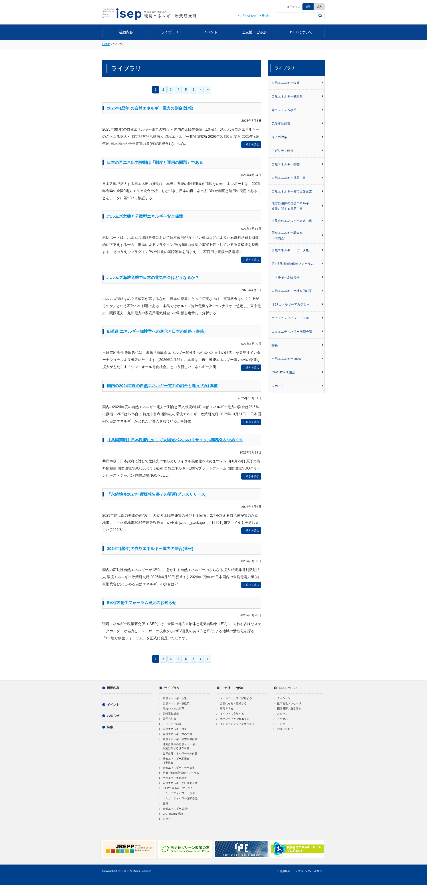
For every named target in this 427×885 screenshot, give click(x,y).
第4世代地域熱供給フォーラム (293, 263)
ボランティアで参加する (234, 718)
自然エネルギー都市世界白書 (292, 191)
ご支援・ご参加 (254, 32)
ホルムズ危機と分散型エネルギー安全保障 (145, 216)
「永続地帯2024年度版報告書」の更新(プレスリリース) (157, 494)
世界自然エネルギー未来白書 (292, 221)
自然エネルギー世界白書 (289, 178)
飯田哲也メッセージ (289, 703)
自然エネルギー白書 (286, 164)
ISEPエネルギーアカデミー (291, 304)
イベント (210, 32)
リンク (281, 723)
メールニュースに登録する (236, 698)
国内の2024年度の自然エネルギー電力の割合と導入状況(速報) (163, 385)
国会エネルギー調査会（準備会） (287, 235)
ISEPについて (301, 32)
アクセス (282, 718)
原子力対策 (279, 137)
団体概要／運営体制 (289, 708)
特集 (110, 727)
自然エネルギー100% (286, 358)
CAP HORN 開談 (283, 372)
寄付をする (226, 708)
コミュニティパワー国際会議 (292, 331)
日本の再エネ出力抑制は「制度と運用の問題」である (155, 162)
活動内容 (126, 32)
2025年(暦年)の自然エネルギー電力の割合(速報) (150, 108)
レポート (278, 386)
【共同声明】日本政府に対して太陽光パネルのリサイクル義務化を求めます (175, 440)
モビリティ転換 (282, 150)
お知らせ (113, 715)
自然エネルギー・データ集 (290, 250)
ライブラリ (170, 32)
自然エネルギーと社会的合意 (292, 291)
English (266, 15)
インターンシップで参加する (237, 723)
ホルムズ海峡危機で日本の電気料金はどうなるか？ (153, 277)
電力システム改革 (284, 110)
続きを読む (252, 144)
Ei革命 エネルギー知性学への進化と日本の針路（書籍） (157, 331)
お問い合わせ (248, 15)
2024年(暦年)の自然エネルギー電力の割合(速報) (150, 548)
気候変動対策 (281, 123)
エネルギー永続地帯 (286, 277)
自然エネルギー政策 (286, 83)
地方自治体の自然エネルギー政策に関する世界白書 (292, 206)
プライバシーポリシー (311, 871)
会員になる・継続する (233, 703)
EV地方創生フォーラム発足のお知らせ (141, 602)
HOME (106, 44)
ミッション (283, 698)
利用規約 (285, 871)
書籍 (275, 345)
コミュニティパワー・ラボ (290, 318)
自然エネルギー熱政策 (287, 96)
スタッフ (282, 713)
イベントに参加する (232, 713)
